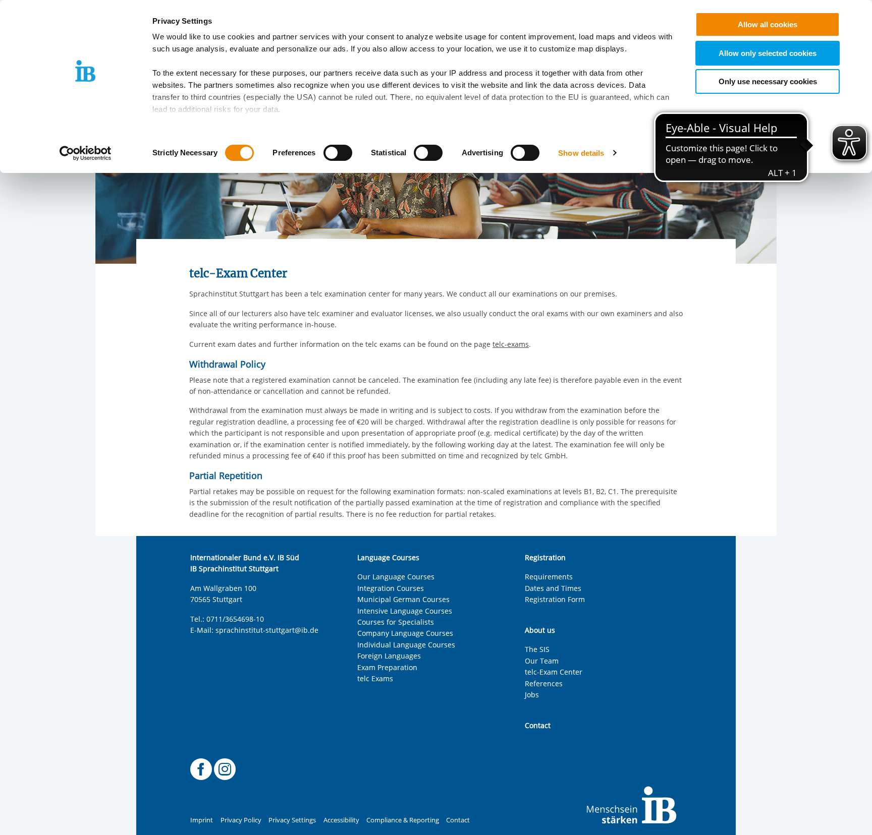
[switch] (337, 153)
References (544, 683)
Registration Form (555, 599)
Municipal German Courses (403, 599)
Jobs (532, 694)
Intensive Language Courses (404, 611)
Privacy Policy (241, 820)
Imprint (201, 820)
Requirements (549, 576)
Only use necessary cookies (768, 81)
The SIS (537, 649)
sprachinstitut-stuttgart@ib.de (266, 630)
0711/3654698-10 (235, 619)
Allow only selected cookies (767, 53)
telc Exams (375, 678)
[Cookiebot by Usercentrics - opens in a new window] (85, 153)
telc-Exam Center (553, 672)
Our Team (542, 661)
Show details (581, 153)
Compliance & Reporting (402, 820)
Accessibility (341, 820)
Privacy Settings (292, 820)
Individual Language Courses (406, 644)
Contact (458, 820)
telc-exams (511, 344)
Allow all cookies (767, 24)
